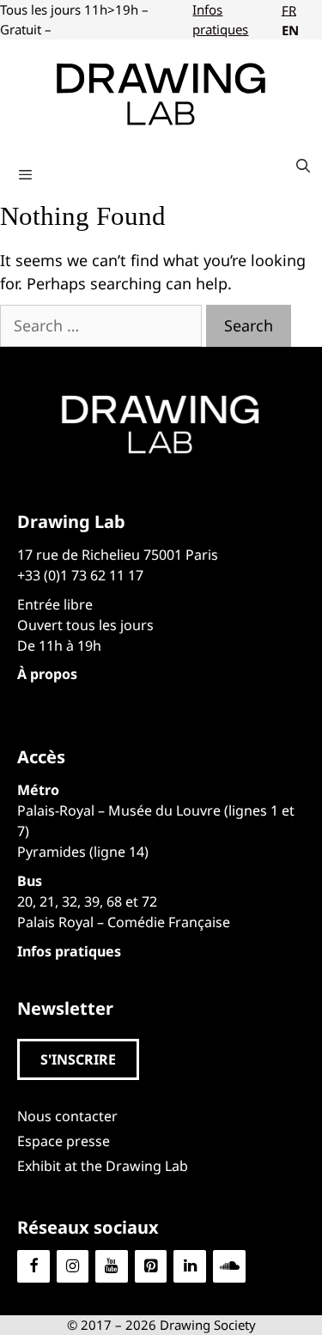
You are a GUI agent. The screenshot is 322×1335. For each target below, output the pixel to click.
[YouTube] (111, 1266)
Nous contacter (67, 1116)
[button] (78, 1059)
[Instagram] (73, 1266)
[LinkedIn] (189, 1266)
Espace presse (63, 1141)
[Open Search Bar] (302, 166)
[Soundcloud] (229, 1266)
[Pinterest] (151, 1266)
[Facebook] (33, 1266)
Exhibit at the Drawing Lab (102, 1165)
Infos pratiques (220, 19)
